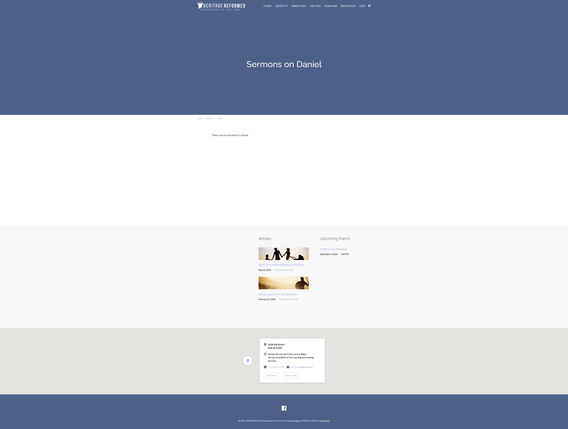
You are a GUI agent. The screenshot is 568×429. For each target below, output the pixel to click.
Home (267, 6)
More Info (272, 375)
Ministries (299, 6)
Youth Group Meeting (333, 249)
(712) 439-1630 (276, 367)
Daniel (220, 118)
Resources (348, 6)
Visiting (315, 6)
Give (362, 6)
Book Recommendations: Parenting (281, 264)
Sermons (331, 6)
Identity (281, 6)
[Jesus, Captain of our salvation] (284, 287)
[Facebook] (284, 408)
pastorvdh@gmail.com (302, 367)
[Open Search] (369, 6)
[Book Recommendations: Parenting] (284, 257)
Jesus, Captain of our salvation (278, 294)
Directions (291, 375)
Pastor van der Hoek (283, 270)
